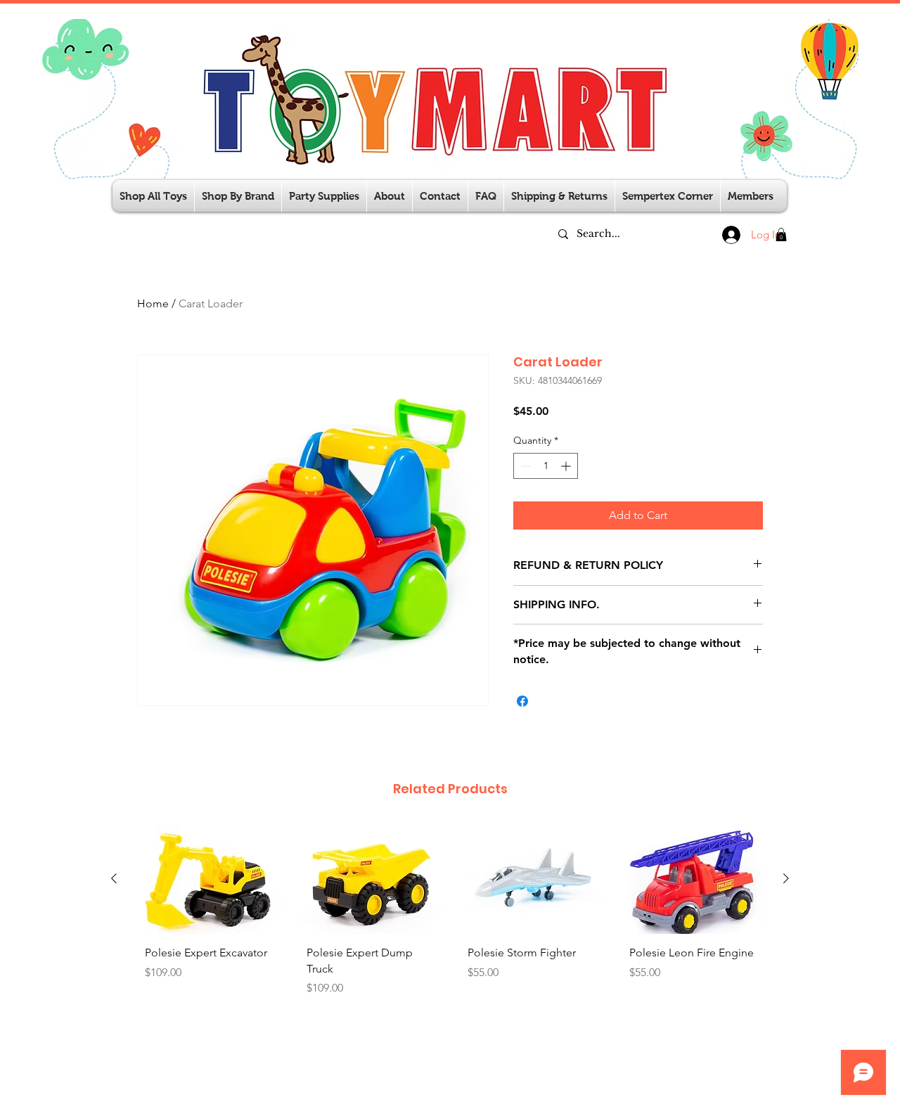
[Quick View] (208, 878)
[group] (450, 923)
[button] (324, 196)
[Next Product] (786, 878)
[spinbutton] (545, 466)
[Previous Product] (113, 878)
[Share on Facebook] (522, 701)
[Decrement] (524, 466)
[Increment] (567, 466)
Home (153, 303)
